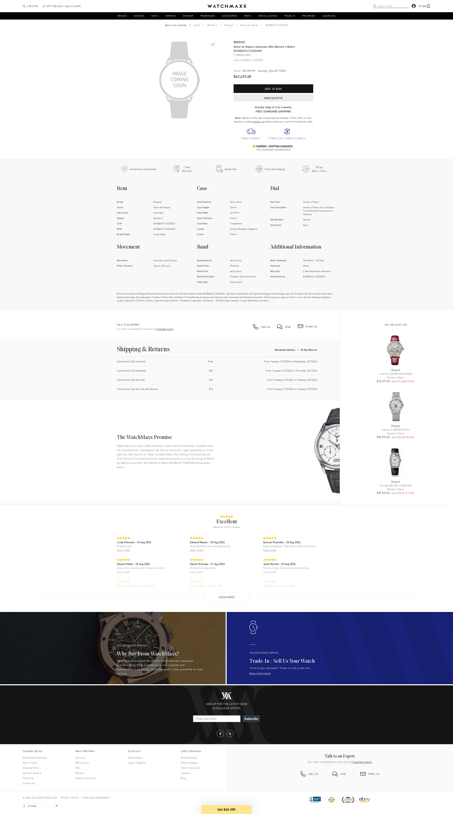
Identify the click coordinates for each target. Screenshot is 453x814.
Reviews (79, 773)
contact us (258, 121)
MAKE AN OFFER (273, 98)
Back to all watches (175, 25)
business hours (165, 328)
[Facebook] (220, 733)
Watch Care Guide (190, 768)
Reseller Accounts (85, 778)
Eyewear (188, 15)
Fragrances (207, 15)
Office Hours (82, 763)
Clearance (328, 15)
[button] (424, 6)
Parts (247, 15)
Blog (183, 778)
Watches (139, 15)
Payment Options (32, 773)
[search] (374, 5)
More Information (260, 673)
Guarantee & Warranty (35, 757)
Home (197, 25)
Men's (154, 15)
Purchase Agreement (96, 798)
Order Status (135, 757)
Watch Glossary (189, 763)
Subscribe (251, 719)
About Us (80, 757)
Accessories (229, 15)
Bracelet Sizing (189, 757)
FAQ (77, 768)
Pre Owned (308, 15)
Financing (28, 778)
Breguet (228, 25)
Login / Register (137, 763)
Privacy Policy (70, 798)
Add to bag (273, 89)
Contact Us (29, 783)
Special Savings (267, 15)
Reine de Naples (249, 25)
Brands (122, 15)
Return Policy (30, 763)
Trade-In (289, 15)
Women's (170, 15)
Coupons (185, 773)
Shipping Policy (31, 768)
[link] (251, 134)
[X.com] (230, 733)
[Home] (227, 6)
